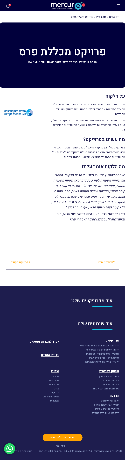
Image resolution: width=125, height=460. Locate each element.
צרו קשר (54, 392)
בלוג (56, 388)
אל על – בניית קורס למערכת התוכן (102, 362)
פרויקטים (54, 380)
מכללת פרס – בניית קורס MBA (104, 358)
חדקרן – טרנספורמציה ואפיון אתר (102, 350)
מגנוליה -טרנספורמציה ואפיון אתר (102, 354)
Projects (101, 17)
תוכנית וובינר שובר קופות (106, 405)
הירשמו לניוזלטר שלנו (62, 437)
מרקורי (55, 376)
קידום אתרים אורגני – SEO (106, 388)
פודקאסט (54, 384)
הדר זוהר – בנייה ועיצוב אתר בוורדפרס (99, 345)
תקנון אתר (27, 451)
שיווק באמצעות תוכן (109, 376)
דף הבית (114, 17)
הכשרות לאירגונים (110, 401)
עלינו (55, 371)
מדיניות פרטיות (51, 396)
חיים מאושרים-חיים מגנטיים (105, 413)
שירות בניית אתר (111, 384)
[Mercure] (62, 5)
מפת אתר (54, 401)
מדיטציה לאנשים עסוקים (107, 409)
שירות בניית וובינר (110, 380)
